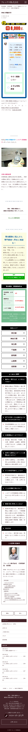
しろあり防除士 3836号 (9, 585)
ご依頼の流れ (5, 631)
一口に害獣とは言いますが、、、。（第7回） (14, 671)
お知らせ (4, 628)
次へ (20, 613)
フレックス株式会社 (14, 218)
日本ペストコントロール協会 (10, 593)
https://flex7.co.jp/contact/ (10, 107)
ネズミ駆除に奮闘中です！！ (9, 649)
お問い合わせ (14, 721)
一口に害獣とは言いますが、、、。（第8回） (14, 663)
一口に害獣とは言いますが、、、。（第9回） (14, 656)
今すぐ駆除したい (15, 78)
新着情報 (4, 639)
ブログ (4, 17)
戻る (7, 613)
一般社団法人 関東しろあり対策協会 (12, 598)
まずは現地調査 (15, 87)
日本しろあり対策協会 (9, 596)
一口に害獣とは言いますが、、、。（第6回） (14, 678)
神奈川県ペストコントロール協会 (11, 594)
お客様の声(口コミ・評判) (9, 624)
